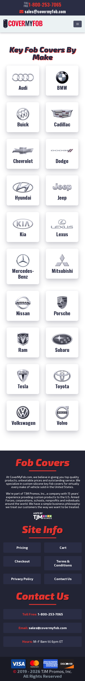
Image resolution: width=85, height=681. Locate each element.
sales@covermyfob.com (45, 11)
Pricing (22, 547)
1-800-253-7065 (42, 614)
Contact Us (63, 579)
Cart (63, 547)
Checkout (22, 561)
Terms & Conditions (63, 563)
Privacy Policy (22, 579)
